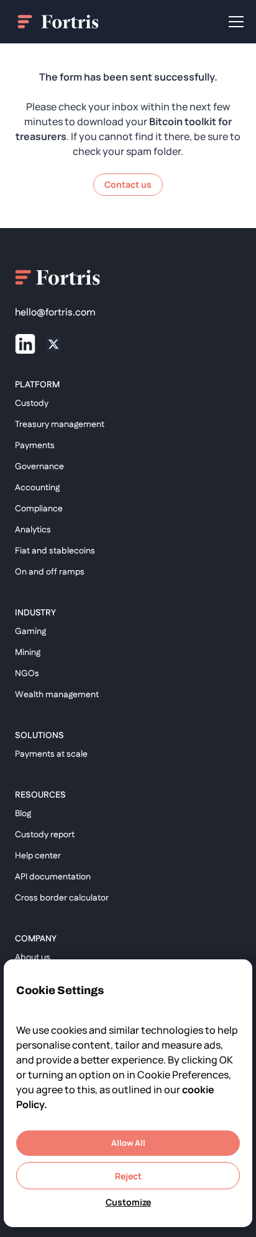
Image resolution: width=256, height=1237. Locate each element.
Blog (23, 813)
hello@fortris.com (55, 313)
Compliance (39, 508)
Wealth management (57, 694)
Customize (128, 1202)
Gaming (30, 631)
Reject (128, 1176)
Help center (38, 855)
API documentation (53, 877)
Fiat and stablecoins (55, 551)
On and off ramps (50, 572)
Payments (35, 445)
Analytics (33, 529)
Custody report (45, 834)
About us (32, 957)
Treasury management (59, 424)
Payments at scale (51, 754)
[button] (233, 22)
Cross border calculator (62, 898)
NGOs (27, 673)
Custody (31, 403)
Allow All (128, 1142)
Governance (39, 466)
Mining (27, 652)
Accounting (37, 487)
